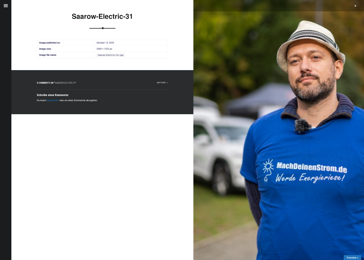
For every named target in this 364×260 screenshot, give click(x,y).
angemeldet (53, 100)
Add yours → (162, 82)
